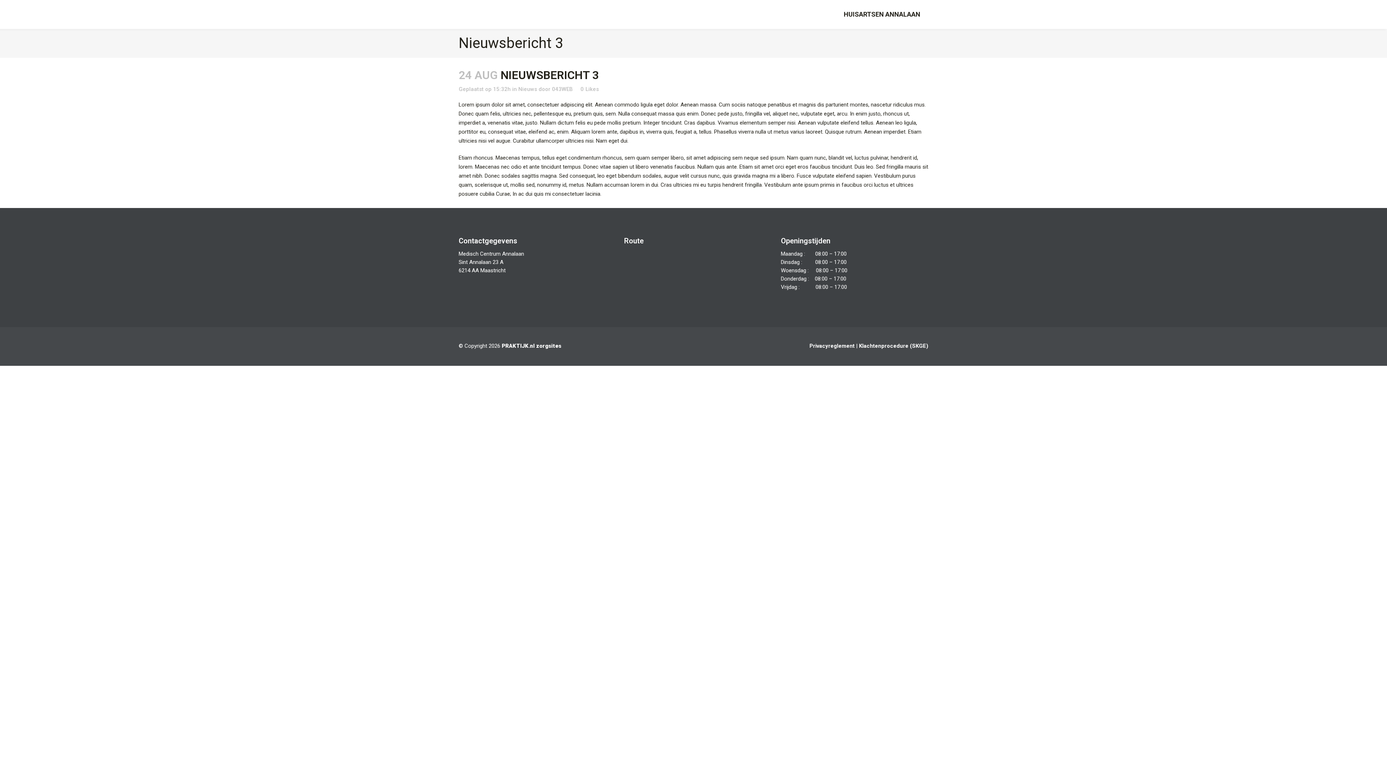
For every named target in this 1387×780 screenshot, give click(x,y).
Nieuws (527, 89)
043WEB (562, 89)
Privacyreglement (832, 346)
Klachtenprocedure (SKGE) (893, 346)
